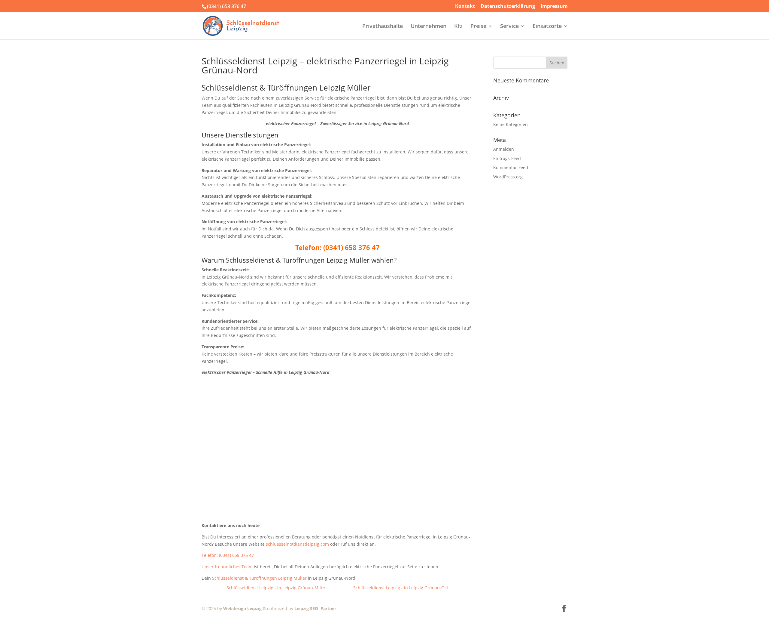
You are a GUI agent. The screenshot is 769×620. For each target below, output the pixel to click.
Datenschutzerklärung (508, 6)
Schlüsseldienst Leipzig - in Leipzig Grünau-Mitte (275, 588)
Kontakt (465, 6)
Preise (478, 26)
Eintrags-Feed (507, 158)
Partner (327, 608)
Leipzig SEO (306, 608)
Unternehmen (428, 26)
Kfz (458, 26)
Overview (339, 588)
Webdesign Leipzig (242, 608)
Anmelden (503, 149)
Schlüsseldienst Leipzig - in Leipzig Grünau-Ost (400, 588)
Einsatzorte (547, 26)
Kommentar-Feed (510, 167)
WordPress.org (508, 177)
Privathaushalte (382, 26)
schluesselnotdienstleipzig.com (297, 544)
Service (509, 26)
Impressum (554, 6)
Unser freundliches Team (227, 566)
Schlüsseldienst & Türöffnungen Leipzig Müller (259, 578)
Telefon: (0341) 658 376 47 (228, 555)
